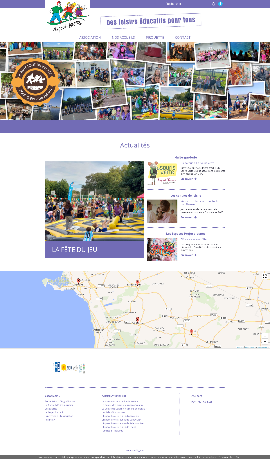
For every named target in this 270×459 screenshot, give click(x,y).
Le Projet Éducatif (54, 412)
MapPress (240, 347)
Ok (237, 457)
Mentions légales (135, 450)
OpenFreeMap (250, 347)
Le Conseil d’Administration (59, 405)
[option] (135, 81)
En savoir (187, 178)
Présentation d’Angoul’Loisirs (60, 401)
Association (90, 37)
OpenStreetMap (263, 347)
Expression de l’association (59, 416)
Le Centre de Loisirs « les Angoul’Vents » (122, 405)
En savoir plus (226, 457)
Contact (183, 37)
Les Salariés (51, 408)
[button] (78, 282)
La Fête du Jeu (74, 249)
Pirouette (155, 37)
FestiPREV (50, 419)
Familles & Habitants (112, 430)
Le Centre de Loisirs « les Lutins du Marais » (124, 408)
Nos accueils (123, 37)
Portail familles (201, 401)
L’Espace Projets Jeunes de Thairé (119, 427)
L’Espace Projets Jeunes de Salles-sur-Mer (123, 423)
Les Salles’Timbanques (113, 412)
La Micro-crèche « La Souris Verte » (120, 401)
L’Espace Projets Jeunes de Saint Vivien (121, 419)
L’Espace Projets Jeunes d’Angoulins (120, 416)
